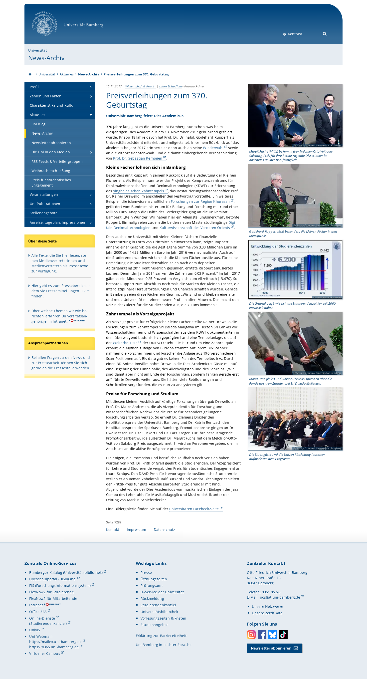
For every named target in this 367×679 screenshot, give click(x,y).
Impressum (136, 529)
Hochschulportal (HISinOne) (52, 579)
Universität (37, 50)
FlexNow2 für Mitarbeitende (53, 598)
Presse (146, 572)
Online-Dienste (42, 618)
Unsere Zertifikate (267, 613)
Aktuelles (66, 74)
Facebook (262, 634)
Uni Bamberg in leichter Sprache (163, 644)
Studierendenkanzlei (158, 605)
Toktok (283, 634)
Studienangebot (154, 624)
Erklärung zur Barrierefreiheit (161, 635)
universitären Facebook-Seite (194, 508)
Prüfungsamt (152, 585)
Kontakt (112, 529)
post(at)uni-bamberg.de (280, 597)
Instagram (251, 634)
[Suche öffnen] (325, 33)
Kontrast (294, 33)
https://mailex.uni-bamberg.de (55, 641)
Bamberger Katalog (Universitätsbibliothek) (66, 572)
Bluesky (272, 634)
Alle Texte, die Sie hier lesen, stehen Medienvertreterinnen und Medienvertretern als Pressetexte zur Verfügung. (59, 263)
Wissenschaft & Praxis (140, 86)
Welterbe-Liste (125, 342)
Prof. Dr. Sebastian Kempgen (137, 158)
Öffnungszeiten (154, 579)
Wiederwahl (213, 147)
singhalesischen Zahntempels (138, 191)
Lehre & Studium (170, 86)
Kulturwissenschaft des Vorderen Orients (195, 227)
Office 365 (37, 611)
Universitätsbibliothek (159, 611)
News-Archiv (46, 57)
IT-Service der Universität (162, 592)
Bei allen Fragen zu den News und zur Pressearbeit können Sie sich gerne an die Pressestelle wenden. (60, 362)
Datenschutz (164, 529)
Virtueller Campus (44, 653)
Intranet (36, 605)
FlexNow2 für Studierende (51, 592)
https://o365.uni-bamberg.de (54, 647)
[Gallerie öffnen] (295, 116)
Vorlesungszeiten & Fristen (163, 618)
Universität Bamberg (49, 38)
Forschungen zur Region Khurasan (200, 201)
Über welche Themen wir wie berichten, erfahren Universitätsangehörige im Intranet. (59, 316)
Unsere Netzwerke (267, 606)
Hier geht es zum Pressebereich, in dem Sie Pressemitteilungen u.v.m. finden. (61, 290)
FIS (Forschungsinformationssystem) (60, 585)
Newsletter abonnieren (271, 648)
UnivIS (34, 630)
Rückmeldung (152, 598)
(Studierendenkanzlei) (48, 623)
